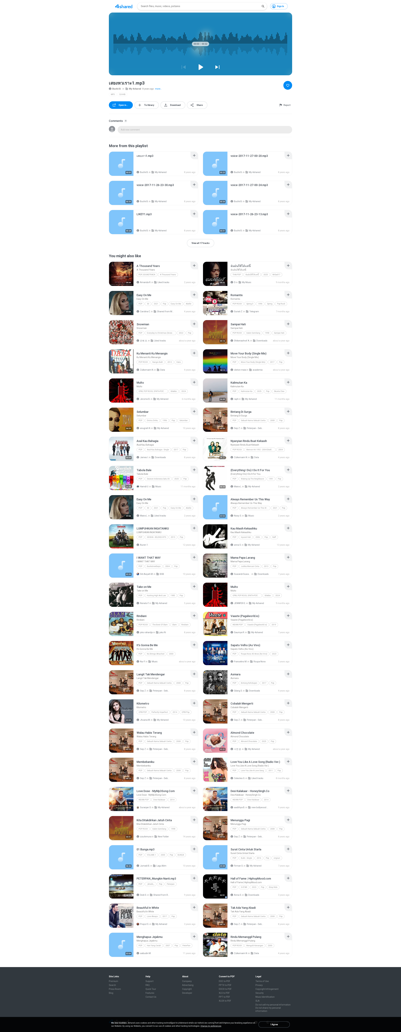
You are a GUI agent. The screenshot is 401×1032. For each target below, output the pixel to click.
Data (179, 362)
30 (148, 304)
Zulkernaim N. (147, 370)
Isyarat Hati (246, 537)
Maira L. (238, 486)
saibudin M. (145, 953)
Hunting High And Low (156, 595)
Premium (113, 981)
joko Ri (162, 632)
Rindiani (184, 625)
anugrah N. (145, 428)
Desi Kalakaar (159, 800)
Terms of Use (262, 981)
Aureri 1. (144, 545)
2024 (183, 391)
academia (258, 370)
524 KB (122, 94)
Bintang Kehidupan (249, 683)
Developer (187, 993)
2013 (173, 537)
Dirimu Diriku (152, 420)
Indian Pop (238, 625)
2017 (272, 362)
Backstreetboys (154, 566)
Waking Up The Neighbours (252, 479)
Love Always (152, 916)
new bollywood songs (260, 807)
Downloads (261, 340)
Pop (140, 304)
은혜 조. (144, 340)
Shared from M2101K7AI (165, 311)
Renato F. (144, 603)
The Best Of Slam (160, 625)
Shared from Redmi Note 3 (161, 895)
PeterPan (186, 945)
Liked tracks (163, 282)
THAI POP (237, 275)
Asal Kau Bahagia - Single (158, 450)
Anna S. (238, 895)
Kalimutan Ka (246, 391)
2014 (175, 712)
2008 (272, 420)
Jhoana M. (145, 720)
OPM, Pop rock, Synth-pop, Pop (153, 391)
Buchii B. (116, 89)
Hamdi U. (144, 486)
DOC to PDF (224, 981)
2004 (280, 450)
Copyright (187, 989)
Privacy (259, 985)
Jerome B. (145, 399)
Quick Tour (151, 989)
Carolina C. (145, 311)
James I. (144, 457)
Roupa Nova (260, 661)
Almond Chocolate (249, 741)
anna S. (237, 545)
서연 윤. (238, 749)
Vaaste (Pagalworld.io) (257, 625)
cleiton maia (240, 370)
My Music (246, 282)
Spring (269, 304)
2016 (259, 858)
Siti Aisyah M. (146, 574)
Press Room (115, 989)
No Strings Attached (155, 654)
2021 (156, 304)
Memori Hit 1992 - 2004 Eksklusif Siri (261, 450)
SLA (257, 1001)
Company (187, 981)
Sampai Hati (279, 333)
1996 (260, 304)
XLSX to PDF (225, 1001)
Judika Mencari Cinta (250, 566)
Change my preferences (210, 1026)
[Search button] (263, 6)
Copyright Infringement (267, 989)
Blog (111, 993)
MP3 (113, 94)
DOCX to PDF (225, 989)
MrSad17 (276, 275)
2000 (171, 654)
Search (112, 985)
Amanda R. (145, 282)
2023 (274, 654)
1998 (267, 333)
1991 (271, 479)
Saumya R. (239, 632)
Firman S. (238, 865)
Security (259, 993)
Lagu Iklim (161, 865)
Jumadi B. (145, 865)
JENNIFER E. (240, 603)
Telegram (254, 311)
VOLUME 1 (151, 855)
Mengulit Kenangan (254, 945)
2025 (265, 275)
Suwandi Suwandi (242, 574)
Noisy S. (238, 515)
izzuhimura (145, 836)
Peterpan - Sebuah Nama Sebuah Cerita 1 (255, 428)
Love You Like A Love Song (252, 770)
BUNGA (181, 855)
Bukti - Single (246, 858)
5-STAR (244, 887)
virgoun (277, 858)
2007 (168, 945)
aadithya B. (239, 807)
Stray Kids (273, 887)
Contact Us (151, 997)
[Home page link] (123, 6)
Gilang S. (238, 690)
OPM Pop (143, 712)
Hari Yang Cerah (154, 945)
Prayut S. (144, 924)
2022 (181, 333)
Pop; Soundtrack (147, 275)
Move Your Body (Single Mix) (253, 362)
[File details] (121, 164)
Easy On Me (176, 304)
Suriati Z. (238, 311)
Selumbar (184, 420)
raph (236, 399)
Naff (274, 537)
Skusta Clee (279, 391)
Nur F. (142, 661)
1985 (173, 595)
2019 (274, 625)
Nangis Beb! (157, 362)
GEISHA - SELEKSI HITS (156, 537)
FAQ (148, 985)
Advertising (187, 985)
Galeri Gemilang (253, 333)
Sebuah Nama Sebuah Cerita (253, 420)
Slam (174, 625)
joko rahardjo (146, 632)
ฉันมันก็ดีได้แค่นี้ (252, 275)
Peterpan (170, 884)
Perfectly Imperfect (159, 712)
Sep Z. (237, 428)
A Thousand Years (168, 275)
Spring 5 (249, 304)
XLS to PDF (224, 993)
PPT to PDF (224, 997)
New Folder (163, 836)
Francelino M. (240, 661)
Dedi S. (143, 895)
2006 (257, 537)
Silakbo (174, 391)
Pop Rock (237, 304)
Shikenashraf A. (242, 340)
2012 (169, 362)
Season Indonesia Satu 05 (158, 479)
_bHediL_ (150, 884)
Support (150, 981)
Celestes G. (239, 778)
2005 (163, 855)
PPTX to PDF (225, 985)
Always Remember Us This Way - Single (255, 508)
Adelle (188, 304)
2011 (270, 770)
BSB (162, 574)
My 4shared (135, 89)
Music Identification (265, 997)
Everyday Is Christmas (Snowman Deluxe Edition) (161, 333)
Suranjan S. (145, 807)
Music (158, 486)
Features (150, 993)
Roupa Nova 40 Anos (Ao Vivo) (254, 654)
